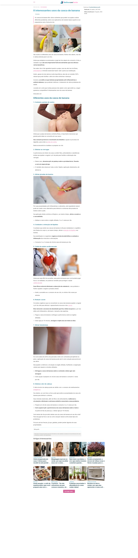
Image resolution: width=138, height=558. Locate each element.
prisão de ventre (52, 142)
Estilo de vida (36, 7)
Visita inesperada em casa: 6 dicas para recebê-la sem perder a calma (41, 461)
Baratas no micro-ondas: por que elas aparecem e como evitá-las (96, 485)
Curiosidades (44, 7)
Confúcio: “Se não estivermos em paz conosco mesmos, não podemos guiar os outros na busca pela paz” (59, 485)
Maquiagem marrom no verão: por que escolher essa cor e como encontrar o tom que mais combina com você (59, 461)
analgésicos (36, 389)
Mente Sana (54, 481)
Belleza (53, 457)
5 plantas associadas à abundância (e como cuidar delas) (77, 485)
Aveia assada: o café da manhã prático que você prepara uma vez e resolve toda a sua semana (41, 485)
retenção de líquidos (70, 230)
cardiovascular (37, 283)
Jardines (89, 457)
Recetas (35, 481)
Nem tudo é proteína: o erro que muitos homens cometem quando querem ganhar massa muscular (77, 461)
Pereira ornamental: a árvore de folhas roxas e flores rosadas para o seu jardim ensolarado (96, 461)
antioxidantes (37, 70)
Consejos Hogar (37, 457)
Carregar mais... (69, 491)
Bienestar (71, 457)
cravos (70, 305)
